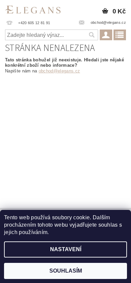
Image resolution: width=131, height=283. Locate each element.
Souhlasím (65, 271)
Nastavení (65, 249)
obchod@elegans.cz (59, 70)
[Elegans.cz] (32, 8)
